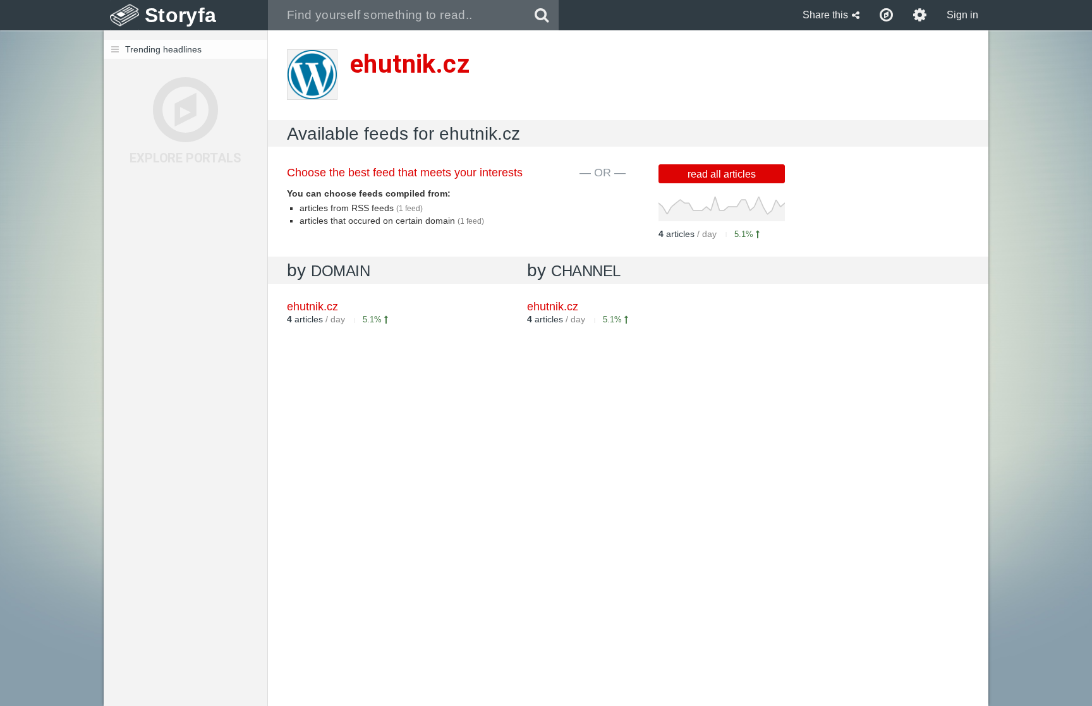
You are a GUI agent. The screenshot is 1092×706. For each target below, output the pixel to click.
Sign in (962, 14)
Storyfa (180, 15)
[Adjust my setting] (920, 15)
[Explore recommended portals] (886, 15)
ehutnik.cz (552, 306)
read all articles (722, 174)
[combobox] (396, 15)
